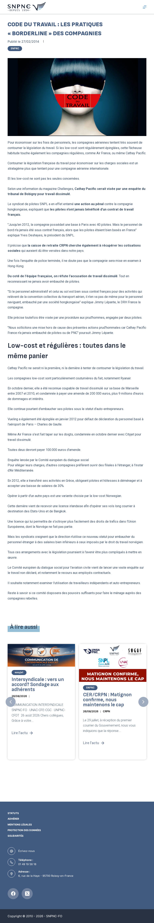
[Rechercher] (137, 7)
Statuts (13, 813)
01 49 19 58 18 (27, 864)
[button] (11, 702)
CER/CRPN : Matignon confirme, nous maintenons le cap (107, 700)
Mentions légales (20, 824)
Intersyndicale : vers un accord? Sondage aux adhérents (38, 684)
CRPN (106, 711)
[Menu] (144, 7)
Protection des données (24, 830)
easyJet (19, 672)
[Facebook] (13, 893)
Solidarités (15, 835)
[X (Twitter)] (27, 893)
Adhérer (13, 818)
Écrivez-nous (26, 850)
